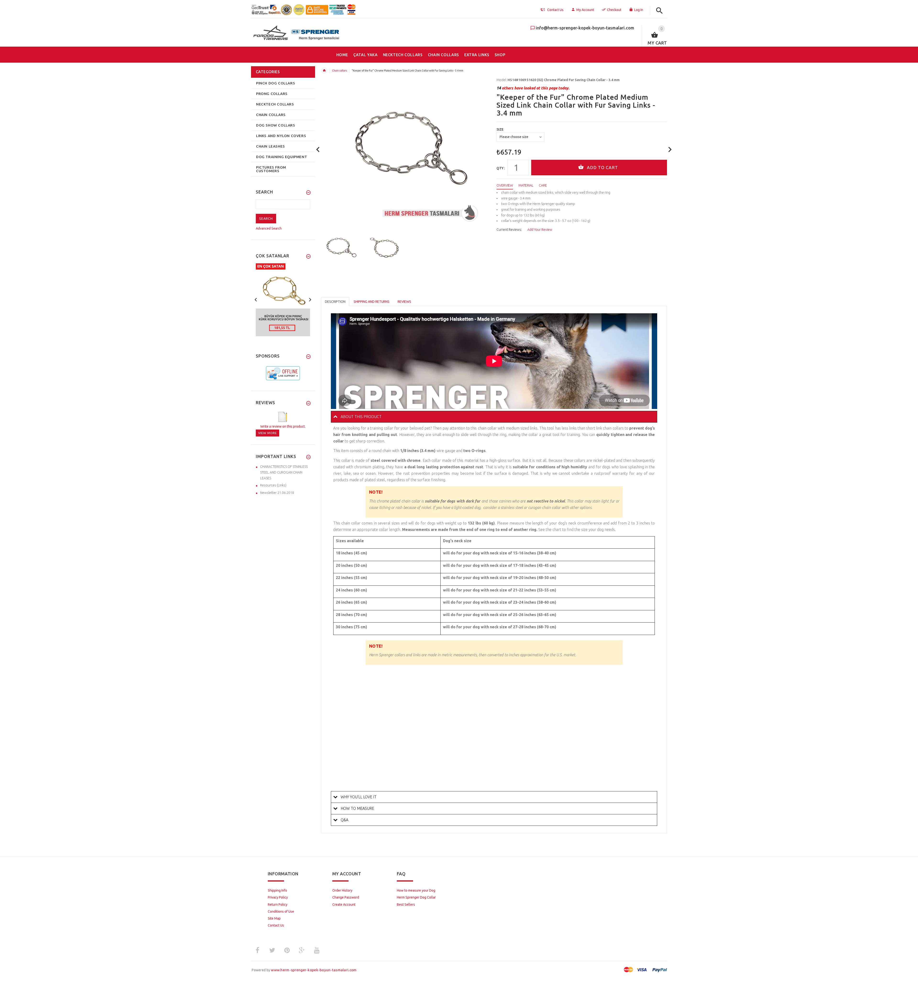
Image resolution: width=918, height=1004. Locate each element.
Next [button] (310, 299)
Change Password (345, 897)
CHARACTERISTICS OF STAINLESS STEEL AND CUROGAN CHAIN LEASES (284, 472)
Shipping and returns (371, 301)
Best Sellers (406, 904)
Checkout (614, 10)
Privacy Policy (278, 897)
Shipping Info (277, 890)
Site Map (274, 918)
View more (267, 433)
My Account (585, 10)
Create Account (343, 904)
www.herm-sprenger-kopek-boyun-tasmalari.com (313, 970)
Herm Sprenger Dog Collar (416, 897)
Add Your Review (539, 230)
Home (324, 70)
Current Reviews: (509, 230)
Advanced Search (269, 228)
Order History (342, 890)
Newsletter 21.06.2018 (277, 493)
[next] (670, 149)
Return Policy (277, 904)
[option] (340, 248)
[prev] (318, 149)
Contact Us (276, 925)
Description (335, 301)
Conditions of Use (281, 911)
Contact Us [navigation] (555, 10)
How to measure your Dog (416, 890)
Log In (638, 10)
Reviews (404, 301)
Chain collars (339, 70)
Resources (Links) (273, 485)
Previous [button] (256, 299)
